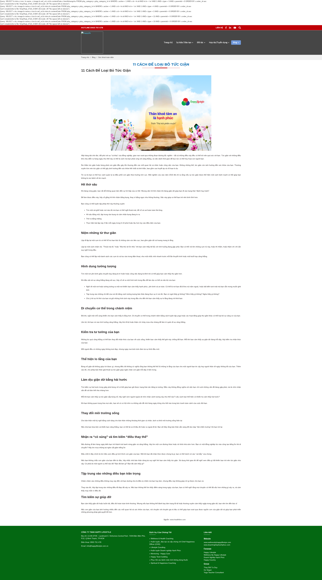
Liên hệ (219, 28)
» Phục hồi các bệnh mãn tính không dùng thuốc (168, 560)
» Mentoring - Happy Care (159, 554)
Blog (235, 42)
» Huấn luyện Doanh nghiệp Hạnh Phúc (165, 550)
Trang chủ (168, 42)
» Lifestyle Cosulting (157, 547)
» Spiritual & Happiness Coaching (162, 563)
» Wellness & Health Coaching (161, 539)
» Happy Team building (158, 557)
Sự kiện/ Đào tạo (184, 42)
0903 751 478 (96, 28)
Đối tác (200, 42)
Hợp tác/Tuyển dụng (218, 42)
